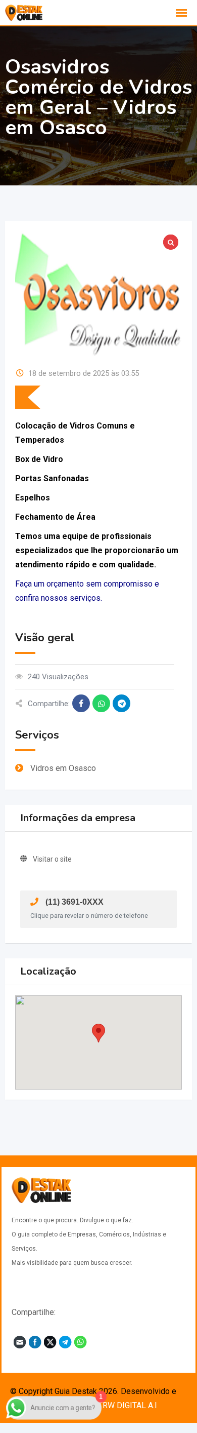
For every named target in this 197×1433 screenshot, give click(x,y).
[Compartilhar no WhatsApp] (101, 703)
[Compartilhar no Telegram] (121, 703)
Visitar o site (52, 859)
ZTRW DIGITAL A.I (125, 1405)
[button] (98, 1033)
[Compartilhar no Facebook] (81, 703)
